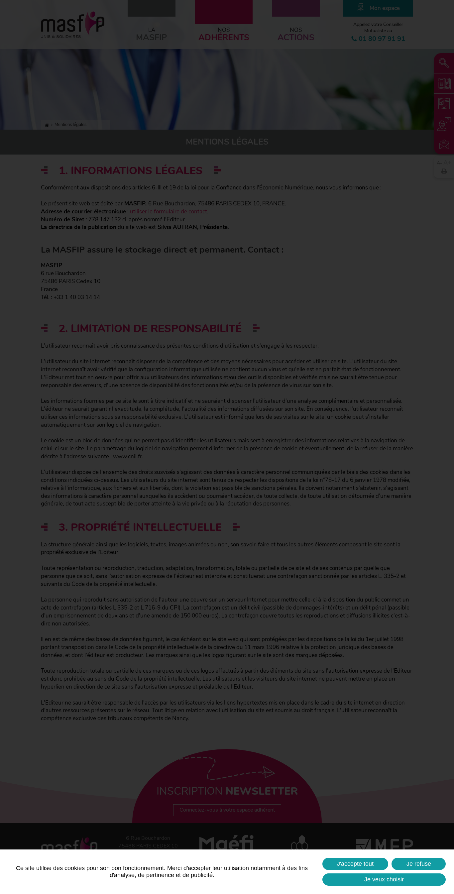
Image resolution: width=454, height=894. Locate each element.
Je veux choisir (384, 879)
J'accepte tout (355, 863)
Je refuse (418, 863)
